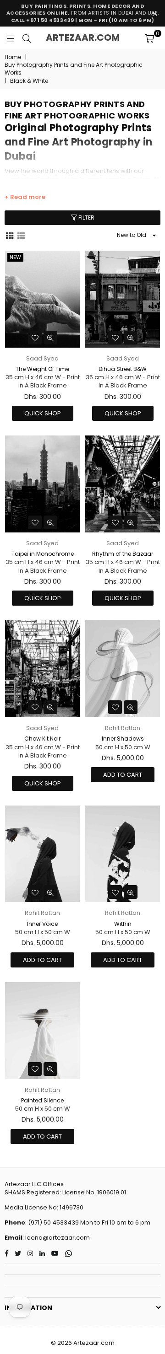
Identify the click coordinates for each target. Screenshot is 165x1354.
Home (13, 57)
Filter (85, 217)
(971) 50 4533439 (53, 1222)
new (15, 257)
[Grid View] (10, 235)
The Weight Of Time (42, 369)
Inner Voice (42, 924)
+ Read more (25, 197)
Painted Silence (42, 1100)
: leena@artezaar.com (56, 1237)
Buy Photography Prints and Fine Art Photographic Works (74, 68)
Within (123, 924)
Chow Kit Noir (42, 738)
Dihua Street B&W (123, 369)
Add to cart (122, 774)
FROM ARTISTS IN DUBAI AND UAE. (82, 13)
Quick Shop (42, 413)
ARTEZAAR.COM (83, 37)
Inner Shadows (123, 738)
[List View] (21, 235)
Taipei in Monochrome (42, 554)
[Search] (26, 38)
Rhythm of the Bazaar (122, 554)
